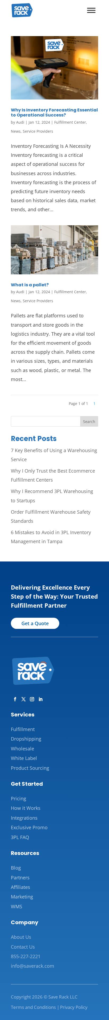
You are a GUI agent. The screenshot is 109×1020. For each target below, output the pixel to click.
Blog (16, 868)
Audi (20, 122)
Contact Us (23, 947)
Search (89, 421)
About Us (21, 937)
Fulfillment (23, 729)
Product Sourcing (30, 768)
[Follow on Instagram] (31, 698)
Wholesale (22, 748)
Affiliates (20, 887)
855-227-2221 (25, 956)
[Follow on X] (22, 698)
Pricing (18, 798)
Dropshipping (26, 739)
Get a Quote (35, 623)
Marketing (22, 896)
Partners (20, 877)
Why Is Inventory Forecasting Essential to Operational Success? (54, 112)
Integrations (24, 818)
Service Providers (38, 131)
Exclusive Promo (29, 827)
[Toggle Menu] (91, 10)
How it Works (25, 808)
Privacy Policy (74, 1007)
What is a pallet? (30, 285)
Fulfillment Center (70, 122)
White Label (24, 758)
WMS (16, 906)
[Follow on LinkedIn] (39, 698)
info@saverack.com (32, 966)
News (16, 131)
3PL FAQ (20, 837)
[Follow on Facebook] (14, 698)
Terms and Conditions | (35, 1007)
